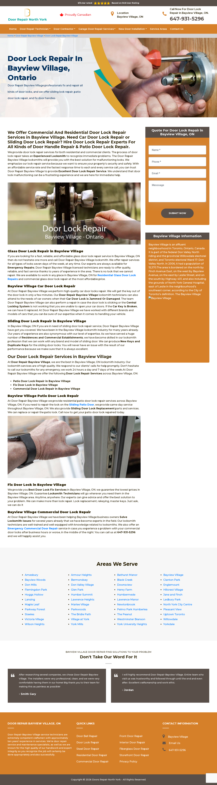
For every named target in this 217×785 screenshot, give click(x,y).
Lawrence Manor (128, 599)
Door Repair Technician (34, 28)
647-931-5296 (187, 19)
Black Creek (124, 579)
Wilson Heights (34, 624)
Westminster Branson (131, 619)
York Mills (77, 624)
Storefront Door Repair (134, 755)
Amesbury (31, 574)
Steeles (29, 614)
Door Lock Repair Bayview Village (61, 35)
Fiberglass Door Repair (134, 748)
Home (13, 28)
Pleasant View (172, 609)
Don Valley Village (82, 584)
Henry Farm (124, 589)
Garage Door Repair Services (96, 28)
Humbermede (126, 594)
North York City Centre (177, 604)
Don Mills (31, 584)
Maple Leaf (32, 604)
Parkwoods (78, 609)
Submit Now (177, 213)
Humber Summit (82, 594)
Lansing (30, 599)
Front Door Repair (131, 736)
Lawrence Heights (82, 599)
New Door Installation (132, 28)
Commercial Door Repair (92, 761)
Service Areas (158, 28)
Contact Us (176, 28)
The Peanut (124, 614)
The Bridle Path (81, 614)
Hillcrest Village (173, 589)
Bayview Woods (35, 579)
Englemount (171, 584)
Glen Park (77, 589)
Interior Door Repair (132, 742)
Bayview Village (173, 574)
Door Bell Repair (86, 736)
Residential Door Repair (91, 755)
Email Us (174, 743)
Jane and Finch (172, 594)
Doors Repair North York (106, 779)
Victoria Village (34, 619)
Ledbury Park (172, 599)
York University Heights (132, 624)
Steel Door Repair (87, 748)
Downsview (124, 584)
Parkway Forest (35, 609)
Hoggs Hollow (34, 594)
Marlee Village (80, 604)
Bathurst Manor (127, 574)
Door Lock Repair (87, 742)
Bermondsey (79, 579)
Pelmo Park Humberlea (132, 609)
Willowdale (170, 619)
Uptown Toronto (174, 614)
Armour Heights (81, 574)
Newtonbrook (126, 604)
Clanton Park (171, 579)
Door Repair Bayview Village (29, 35)
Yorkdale (169, 624)
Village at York (80, 619)
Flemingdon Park (36, 589)
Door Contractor (63, 28)
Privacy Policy (128, 761)
